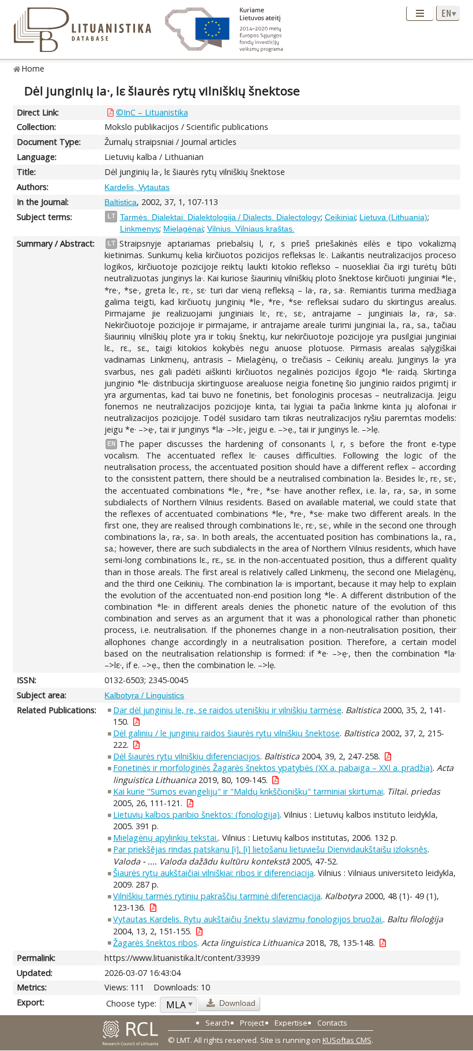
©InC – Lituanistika (152, 112)
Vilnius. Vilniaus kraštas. (251, 228)
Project (252, 1023)
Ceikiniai (340, 217)
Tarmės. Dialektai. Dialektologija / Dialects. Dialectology (220, 217)
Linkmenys (139, 228)
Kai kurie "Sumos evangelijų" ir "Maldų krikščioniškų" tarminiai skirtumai (248, 791)
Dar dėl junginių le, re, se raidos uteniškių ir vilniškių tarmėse (227, 710)
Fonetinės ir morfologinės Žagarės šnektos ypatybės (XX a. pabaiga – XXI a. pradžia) (273, 767)
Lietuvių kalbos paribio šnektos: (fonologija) (196, 814)
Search (217, 1023)
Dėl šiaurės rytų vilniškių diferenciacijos (186, 756)
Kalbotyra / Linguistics (144, 695)
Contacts (332, 1023)
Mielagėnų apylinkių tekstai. (165, 837)
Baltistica (120, 202)
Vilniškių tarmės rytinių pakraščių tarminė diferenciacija (217, 895)
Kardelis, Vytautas (137, 187)
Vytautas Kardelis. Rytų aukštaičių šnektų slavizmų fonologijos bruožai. (248, 919)
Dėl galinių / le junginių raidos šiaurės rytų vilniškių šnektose (226, 733)
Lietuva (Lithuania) (393, 217)
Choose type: (131, 1003)
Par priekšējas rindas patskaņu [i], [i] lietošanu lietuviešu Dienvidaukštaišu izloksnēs (270, 849)
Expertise (291, 1023)
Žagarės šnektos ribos (155, 942)
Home (33, 68)
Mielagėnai (183, 228)
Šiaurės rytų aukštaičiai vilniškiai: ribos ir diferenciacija (213, 872)
